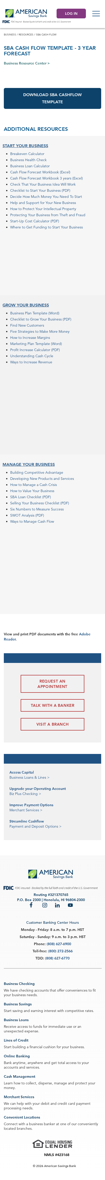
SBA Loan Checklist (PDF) (30, 497)
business (10, 34)
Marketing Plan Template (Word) (36, 343)
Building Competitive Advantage (36, 472)
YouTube (70, 904)
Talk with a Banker (52, 705)
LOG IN (71, 13)
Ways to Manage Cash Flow (32, 521)
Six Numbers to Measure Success (37, 509)
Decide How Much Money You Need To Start (46, 196)
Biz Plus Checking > (25, 793)
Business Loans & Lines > (29, 777)
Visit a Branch (52, 724)
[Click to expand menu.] (96, 13)
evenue (46, 362)
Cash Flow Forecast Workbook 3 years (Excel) (46, 178)
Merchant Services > (25, 810)
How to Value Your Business (32, 491)
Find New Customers (27, 325)
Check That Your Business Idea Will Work (43, 184)
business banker (42, 1124)
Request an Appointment (52, 684)
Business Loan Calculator (30, 166)
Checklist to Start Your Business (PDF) (40, 190)
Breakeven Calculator (27, 153)
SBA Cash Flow (46, 34)
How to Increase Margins (30, 337)
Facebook (32, 904)
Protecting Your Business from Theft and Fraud (47, 215)
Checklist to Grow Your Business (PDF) (40, 319)
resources (26, 34)
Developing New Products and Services (42, 478)
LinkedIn (57, 904)
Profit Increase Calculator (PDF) (35, 350)
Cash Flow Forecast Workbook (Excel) (40, 172)
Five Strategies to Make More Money (40, 331)
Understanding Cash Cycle (31, 356)
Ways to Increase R (25, 362)
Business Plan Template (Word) (34, 313)
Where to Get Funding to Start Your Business (46, 227)
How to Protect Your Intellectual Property (43, 209)
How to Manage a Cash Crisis (33, 484)
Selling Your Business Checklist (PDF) (39, 503)
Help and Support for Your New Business (43, 202)
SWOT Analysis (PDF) (27, 515)
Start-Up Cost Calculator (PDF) (34, 221)
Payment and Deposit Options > (35, 826)
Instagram (44, 904)
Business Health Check (28, 160)
